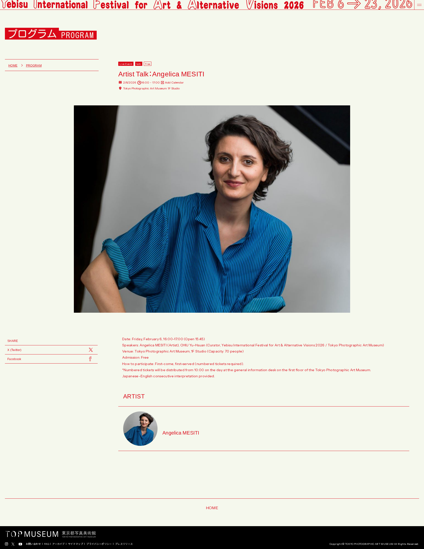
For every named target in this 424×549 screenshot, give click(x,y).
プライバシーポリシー (99, 544)
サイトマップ (75, 544)
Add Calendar (174, 82)
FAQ (46, 544)
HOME (212, 507)
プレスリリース (124, 544)
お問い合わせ (33, 544)
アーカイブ (58, 544)
